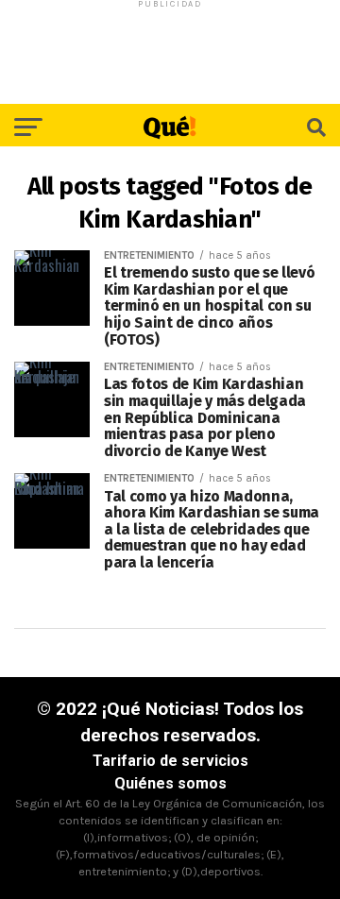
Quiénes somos (170, 783)
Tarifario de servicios (170, 761)
